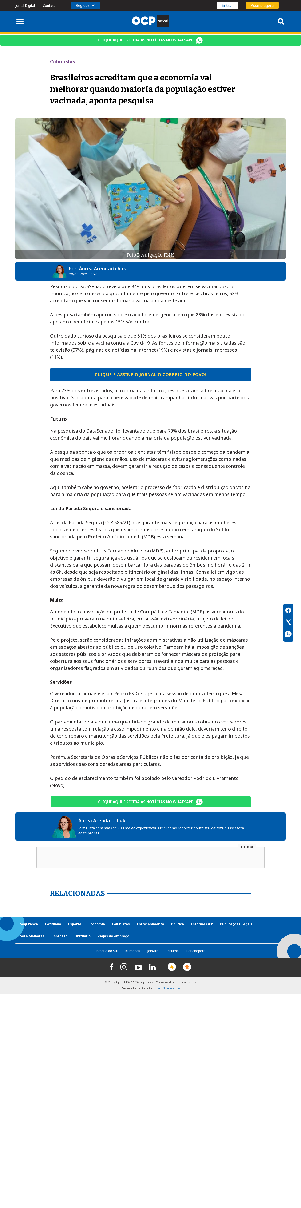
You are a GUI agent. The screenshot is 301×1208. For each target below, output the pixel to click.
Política (177, 924)
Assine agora (262, 5)
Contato (49, 5)
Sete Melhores (32, 936)
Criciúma (172, 951)
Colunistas (121, 924)
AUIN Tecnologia (169, 988)
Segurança (29, 924)
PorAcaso (59, 936)
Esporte (74, 924)
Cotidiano (53, 924)
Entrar (227, 5)
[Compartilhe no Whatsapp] (288, 634)
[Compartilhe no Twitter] (288, 623)
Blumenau (132, 951)
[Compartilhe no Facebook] (288, 611)
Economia (96, 924)
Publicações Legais (236, 924)
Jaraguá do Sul (107, 951)
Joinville (152, 951)
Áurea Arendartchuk (102, 268)
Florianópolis (195, 951)
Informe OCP (202, 924)
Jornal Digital (25, 5)
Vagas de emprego (113, 936)
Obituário (83, 936)
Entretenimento (150, 924)
